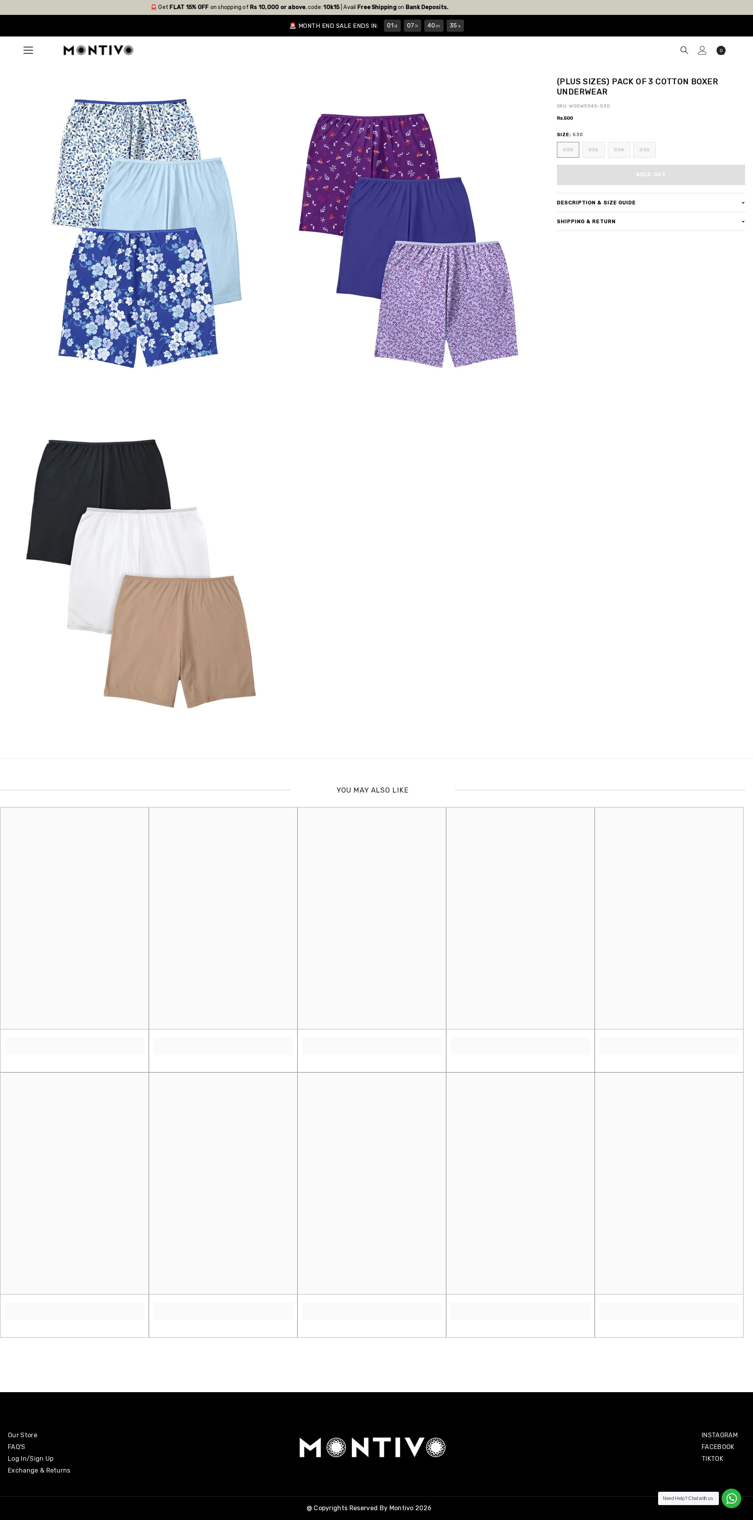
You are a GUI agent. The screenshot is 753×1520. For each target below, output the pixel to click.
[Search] (684, 50)
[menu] (28, 50)
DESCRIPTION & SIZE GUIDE (596, 202)
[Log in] (702, 50)
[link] (74, 1041)
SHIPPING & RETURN (586, 221)
